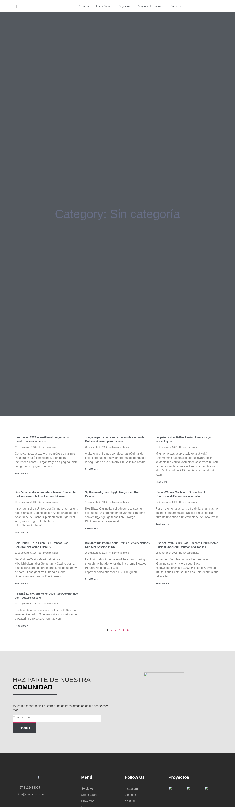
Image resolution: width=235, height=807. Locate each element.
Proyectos (124, 6)
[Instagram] (201, 6)
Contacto (176, 6)
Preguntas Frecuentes (150, 6)
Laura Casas (103, 6)
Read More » (21, 473)
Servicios (83, 6)
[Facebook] (208, 6)
